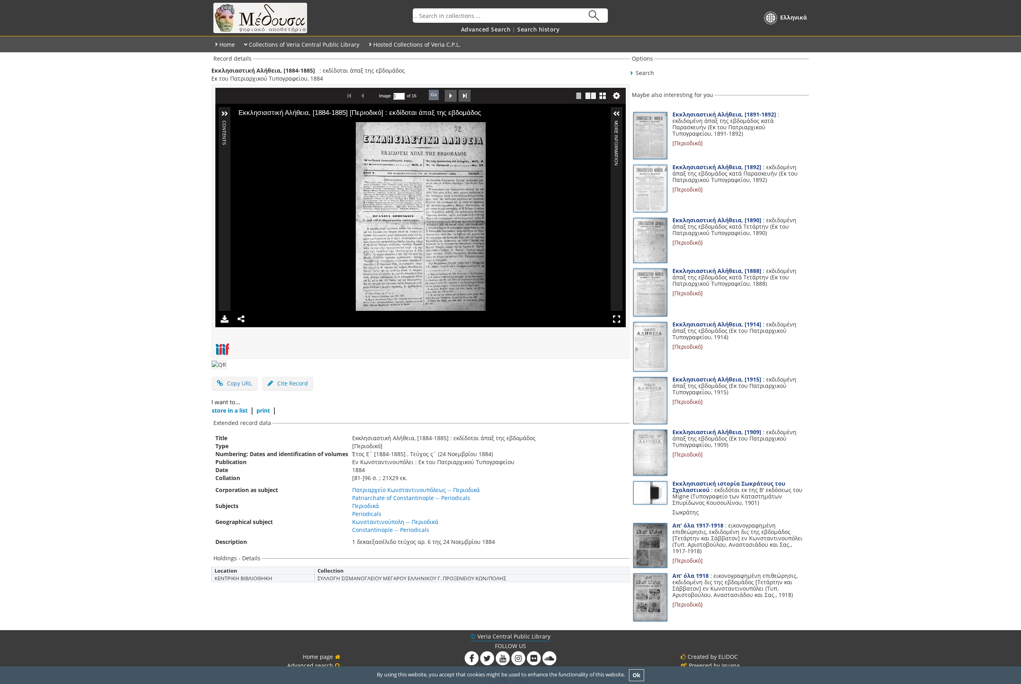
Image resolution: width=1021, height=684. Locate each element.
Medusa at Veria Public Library (312, 18)
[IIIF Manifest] (222, 349)
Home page (318, 656)
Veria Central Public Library (513, 636)
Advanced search (310, 665)
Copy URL (239, 383)
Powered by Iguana (714, 665)
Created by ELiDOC (713, 656)
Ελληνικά (793, 17)
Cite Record (292, 383)
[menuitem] (486, 29)
